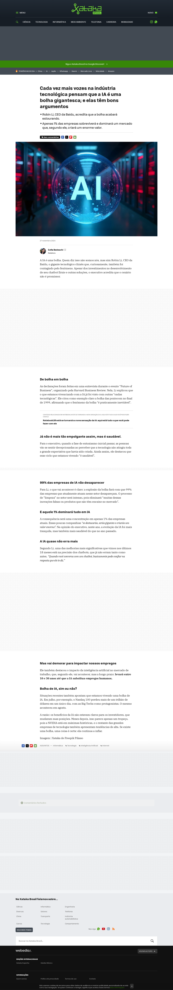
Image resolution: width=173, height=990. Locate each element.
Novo (150, 12)
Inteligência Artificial (89, 745)
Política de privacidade (50, 978)
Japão (53, 71)
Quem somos (21, 978)
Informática (59, 21)
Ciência (26, 21)
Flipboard (70, 137)
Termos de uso (70, 978)
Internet (105, 745)
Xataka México (46, 963)
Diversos (20, 911)
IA (46, 71)
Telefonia (96, 21)
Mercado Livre (86, 71)
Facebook (62, 137)
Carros (19, 923)
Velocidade (100, 71)
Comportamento (72, 923)
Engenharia (70, 906)
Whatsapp (64, 71)
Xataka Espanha (22, 963)
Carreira (111, 21)
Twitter (66, 137)
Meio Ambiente (78, 21)
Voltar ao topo (145, 951)
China (40, 71)
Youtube (103, 928)
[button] (56, 249)
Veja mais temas (24, 930)
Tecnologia (41, 21)
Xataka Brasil (86, 9)
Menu (22, 12)
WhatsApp (155, 21)
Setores (44, 911)
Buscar (152, 941)
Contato (92, 978)
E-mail (74, 137)
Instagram (151, 21)
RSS (113, 928)
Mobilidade (127, 21)
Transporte (45, 916)
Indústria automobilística (71, 917)
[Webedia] (23, 950)
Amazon (111, 71)
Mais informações (117, 987)
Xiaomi (74, 71)
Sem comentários (51, 137)
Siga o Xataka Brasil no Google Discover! (84, 64)
